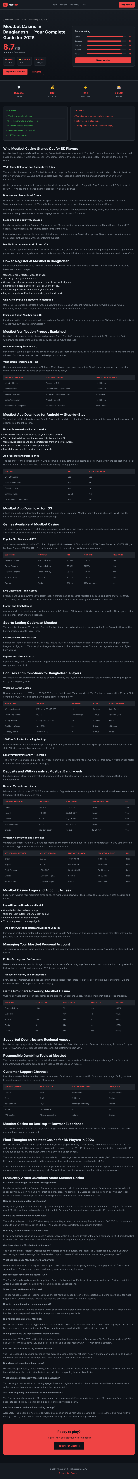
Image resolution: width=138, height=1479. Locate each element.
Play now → (126, 4)
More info (36, 72)
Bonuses (63, 4)
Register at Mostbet (15, 71)
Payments (74, 4)
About (54, 4)
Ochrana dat (64, 1473)
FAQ (84, 4)
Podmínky (75, 1473)
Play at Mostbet (103, 60)
